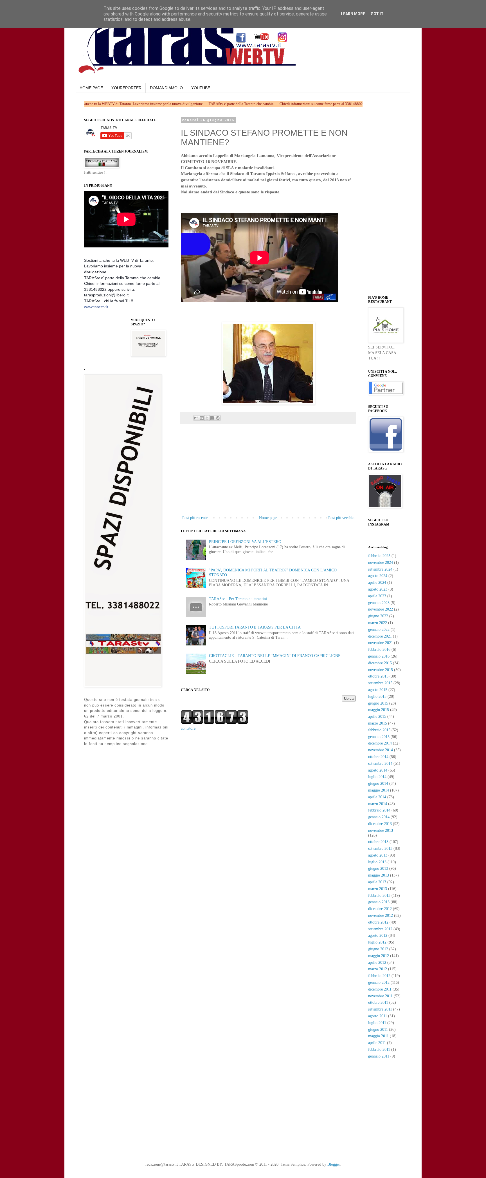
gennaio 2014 (379, 817)
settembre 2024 (380, 569)
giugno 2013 (378, 868)
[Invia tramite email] (196, 418)
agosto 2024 (377, 576)
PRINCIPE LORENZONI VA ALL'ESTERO (245, 542)
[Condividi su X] (207, 418)
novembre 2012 (380, 915)
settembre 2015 (380, 683)
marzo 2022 (377, 623)
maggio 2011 (378, 1036)
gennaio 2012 (379, 982)
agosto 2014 (377, 770)
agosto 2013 (377, 855)
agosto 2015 (377, 690)
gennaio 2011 (378, 1056)
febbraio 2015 (379, 730)
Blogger (333, 1164)
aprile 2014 (377, 797)
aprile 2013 (377, 882)
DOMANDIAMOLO (166, 88)
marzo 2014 (377, 804)
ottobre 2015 (378, 676)
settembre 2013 (380, 848)
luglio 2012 (377, 942)
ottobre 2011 (378, 1002)
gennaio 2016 (379, 656)
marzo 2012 (377, 969)
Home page (268, 518)
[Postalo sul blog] (201, 418)
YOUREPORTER (126, 88)
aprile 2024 (377, 582)
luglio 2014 (377, 777)
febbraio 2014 (379, 810)
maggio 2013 (378, 875)
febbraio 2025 (379, 556)
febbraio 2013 (379, 895)
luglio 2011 (377, 1023)
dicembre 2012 (380, 909)
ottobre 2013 (378, 842)
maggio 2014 (378, 790)
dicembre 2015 (380, 663)
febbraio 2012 (379, 976)
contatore (188, 728)
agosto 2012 (377, 935)
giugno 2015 (378, 703)
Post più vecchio (341, 518)
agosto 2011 (377, 1016)
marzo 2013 (377, 889)
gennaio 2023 (379, 603)
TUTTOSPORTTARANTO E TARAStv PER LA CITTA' (255, 627)
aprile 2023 (377, 596)
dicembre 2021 (380, 636)
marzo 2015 (377, 723)
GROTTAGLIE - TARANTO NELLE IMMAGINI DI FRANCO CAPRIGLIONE (275, 656)
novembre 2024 (380, 562)
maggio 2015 (378, 710)
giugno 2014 (378, 783)
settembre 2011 (380, 1009)
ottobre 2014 (378, 757)
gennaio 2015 (379, 737)
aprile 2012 (377, 962)
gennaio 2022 (379, 629)
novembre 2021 (380, 643)
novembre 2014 (380, 750)
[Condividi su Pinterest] (217, 418)
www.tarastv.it (96, 307)
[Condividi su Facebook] (212, 418)
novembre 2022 (380, 609)
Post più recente (195, 518)
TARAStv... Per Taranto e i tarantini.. (239, 599)
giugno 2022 (378, 616)
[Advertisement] (246, 203)
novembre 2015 (380, 670)
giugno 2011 (378, 1029)
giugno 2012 (378, 949)
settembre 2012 (380, 929)
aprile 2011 (377, 1043)
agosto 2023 (377, 589)
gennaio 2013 (379, 902)
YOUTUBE (200, 88)
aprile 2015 (377, 716)
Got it (377, 14)
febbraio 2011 (379, 1049)
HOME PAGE (91, 88)
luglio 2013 (377, 862)
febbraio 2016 (379, 649)
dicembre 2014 (380, 743)
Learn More (353, 14)
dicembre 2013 (380, 824)
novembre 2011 (380, 996)
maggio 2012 (378, 956)
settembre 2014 (380, 763)
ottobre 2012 (378, 922)
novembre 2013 (380, 830)
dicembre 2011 (380, 989)
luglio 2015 (377, 696)
